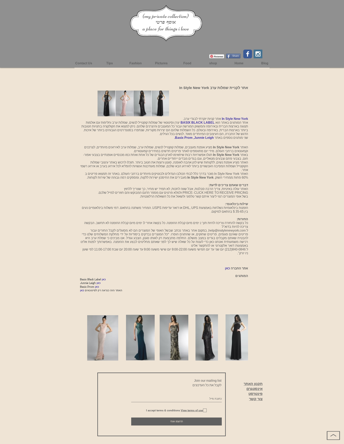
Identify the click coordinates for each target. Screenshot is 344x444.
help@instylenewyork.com (227, 230)
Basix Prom (184, 137)
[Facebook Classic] (247, 54)
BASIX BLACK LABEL (198, 122)
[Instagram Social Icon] (258, 54)
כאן (227, 268)
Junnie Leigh (204, 137)
